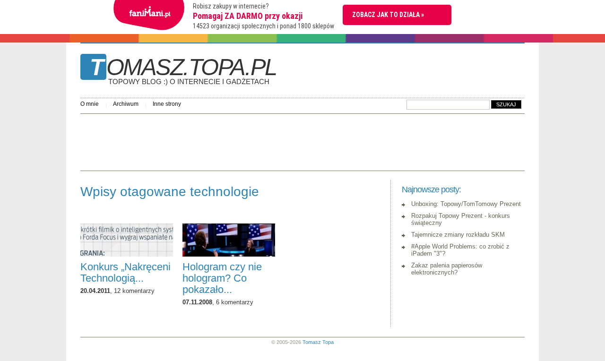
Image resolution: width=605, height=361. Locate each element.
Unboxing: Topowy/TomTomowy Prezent (466, 203)
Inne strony (167, 104)
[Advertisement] (252, 140)
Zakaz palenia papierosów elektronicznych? (446, 269)
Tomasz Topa (318, 342)
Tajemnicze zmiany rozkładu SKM (458, 234)
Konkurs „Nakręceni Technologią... (125, 272)
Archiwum (125, 104)
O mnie (89, 104)
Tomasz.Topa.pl (183, 70)
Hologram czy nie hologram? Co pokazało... (222, 278)
